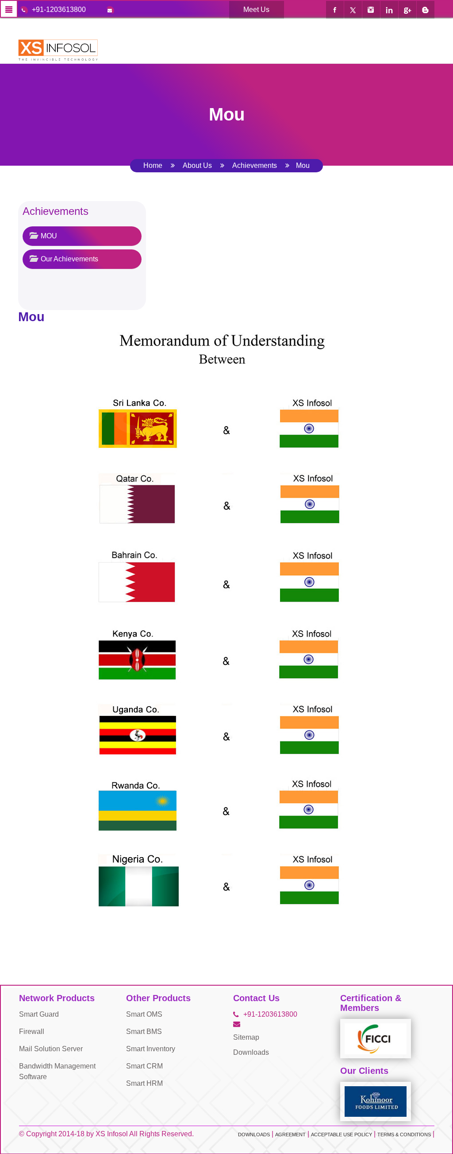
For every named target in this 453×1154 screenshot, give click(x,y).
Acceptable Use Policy (341, 1134)
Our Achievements (68, 259)
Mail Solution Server (51, 1049)
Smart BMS (144, 1031)
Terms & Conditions (404, 1134)
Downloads (251, 1052)
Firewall (31, 1031)
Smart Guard (39, 1014)
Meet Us (256, 9)
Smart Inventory (150, 1049)
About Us (197, 165)
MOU (48, 236)
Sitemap (246, 1037)
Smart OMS (144, 1014)
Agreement (290, 1134)
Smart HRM (144, 1083)
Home (152, 165)
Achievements (254, 165)
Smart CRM (144, 1066)
